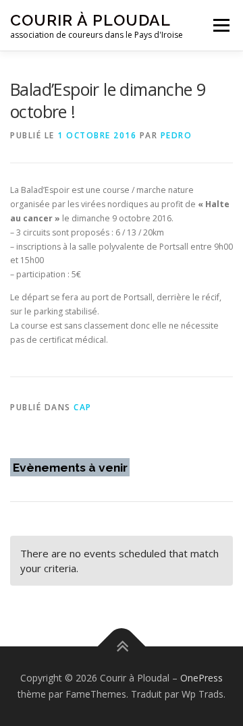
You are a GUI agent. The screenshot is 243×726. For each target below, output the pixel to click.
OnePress (201, 677)
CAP (83, 407)
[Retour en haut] (122, 647)
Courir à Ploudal (90, 20)
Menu (220, 25)
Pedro (176, 135)
